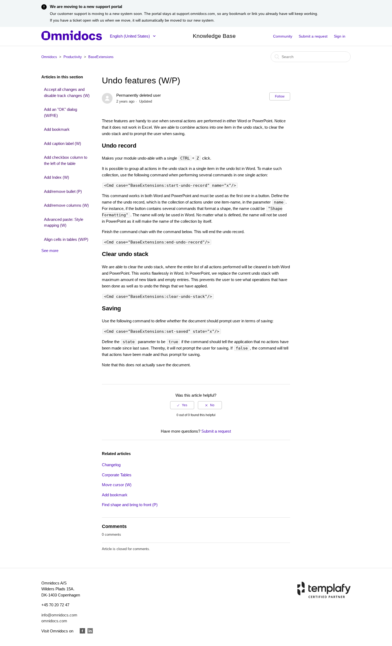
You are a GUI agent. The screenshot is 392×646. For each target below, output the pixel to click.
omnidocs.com (54, 621)
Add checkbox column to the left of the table (65, 160)
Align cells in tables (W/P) (66, 239)
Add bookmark (57, 129)
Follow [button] (280, 96)
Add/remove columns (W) (66, 205)
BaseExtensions (101, 57)
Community (282, 36)
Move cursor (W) (116, 484)
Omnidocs (49, 57)
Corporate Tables (116, 475)
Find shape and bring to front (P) (130, 504)
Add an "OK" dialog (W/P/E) (60, 112)
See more (49, 250)
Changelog (111, 464)
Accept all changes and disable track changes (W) (67, 92)
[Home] (71, 38)
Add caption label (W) (62, 143)
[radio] (182, 405)
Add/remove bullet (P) (63, 191)
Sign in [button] (339, 36)
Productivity (72, 57)
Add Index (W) (56, 177)
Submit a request (313, 36)
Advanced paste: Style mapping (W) (63, 222)
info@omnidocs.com (59, 615)
